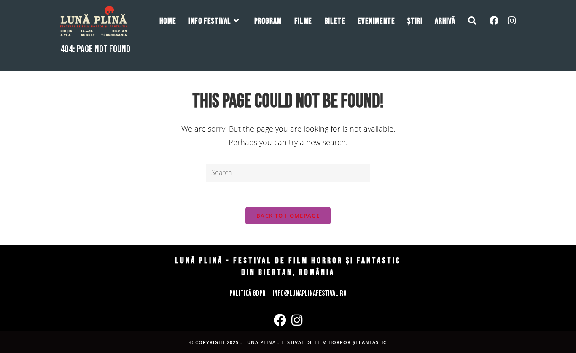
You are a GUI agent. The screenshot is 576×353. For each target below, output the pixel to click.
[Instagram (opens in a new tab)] (511, 20)
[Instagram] (296, 320)
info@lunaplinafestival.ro (309, 293)
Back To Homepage (288, 215)
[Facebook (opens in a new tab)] (494, 20)
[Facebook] (280, 320)
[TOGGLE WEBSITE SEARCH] (472, 21)
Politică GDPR (247, 293)
